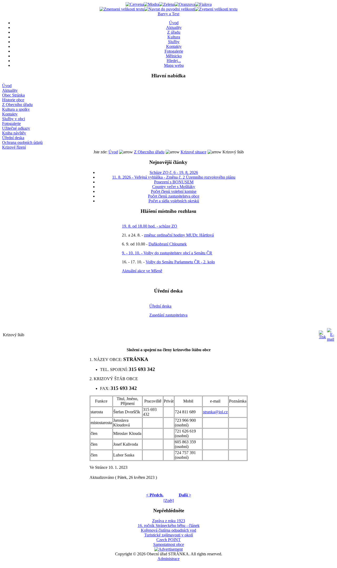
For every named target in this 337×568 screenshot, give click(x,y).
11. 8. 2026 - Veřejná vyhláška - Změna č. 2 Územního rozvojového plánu (173, 177)
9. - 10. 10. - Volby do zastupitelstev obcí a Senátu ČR (167, 253)
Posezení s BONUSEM (174, 182)
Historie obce (13, 100)
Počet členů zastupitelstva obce (173, 196)
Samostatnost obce (168, 544)
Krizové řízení (14, 147)
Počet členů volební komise (173, 191)
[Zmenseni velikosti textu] (122, 9)
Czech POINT (168, 539)
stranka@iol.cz (215, 412)
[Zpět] (168, 500)
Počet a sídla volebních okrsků (173, 201)
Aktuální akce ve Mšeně (142, 271)
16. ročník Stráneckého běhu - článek (169, 525)
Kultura (173, 37)
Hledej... (174, 60)
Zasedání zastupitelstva (168, 315)
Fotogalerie (174, 51)
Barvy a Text (168, 14)
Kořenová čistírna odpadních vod (168, 530)
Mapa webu (174, 65)
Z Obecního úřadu (17, 104)
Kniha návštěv (14, 133)
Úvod (174, 23)
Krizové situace (193, 152)
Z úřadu (173, 32)
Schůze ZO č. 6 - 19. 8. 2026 (174, 172)
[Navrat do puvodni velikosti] (169, 9)
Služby (174, 41)
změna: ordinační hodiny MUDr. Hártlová (179, 235)
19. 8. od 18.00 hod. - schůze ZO (149, 226)
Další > (185, 495)
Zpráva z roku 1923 (168, 521)
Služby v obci (13, 119)
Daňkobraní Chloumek (167, 244)
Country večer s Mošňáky (173, 186)
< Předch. (154, 495)
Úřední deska (13, 137)
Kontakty (174, 46)
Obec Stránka (13, 95)
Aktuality (174, 27)
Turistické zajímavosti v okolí (168, 535)
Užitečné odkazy (16, 128)
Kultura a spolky (16, 109)
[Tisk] (322, 333)
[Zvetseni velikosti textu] (216, 9)
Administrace (168, 558)
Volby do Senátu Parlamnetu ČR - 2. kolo (180, 262)
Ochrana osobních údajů (22, 142)
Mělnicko (174, 56)
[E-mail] (330, 333)
